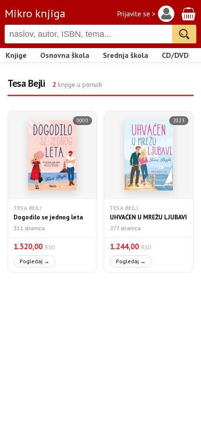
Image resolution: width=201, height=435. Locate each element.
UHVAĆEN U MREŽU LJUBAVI (148, 217)
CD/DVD (175, 55)
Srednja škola (125, 55)
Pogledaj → (35, 261)
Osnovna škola (64, 55)
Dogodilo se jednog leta (48, 217)
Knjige (16, 55)
